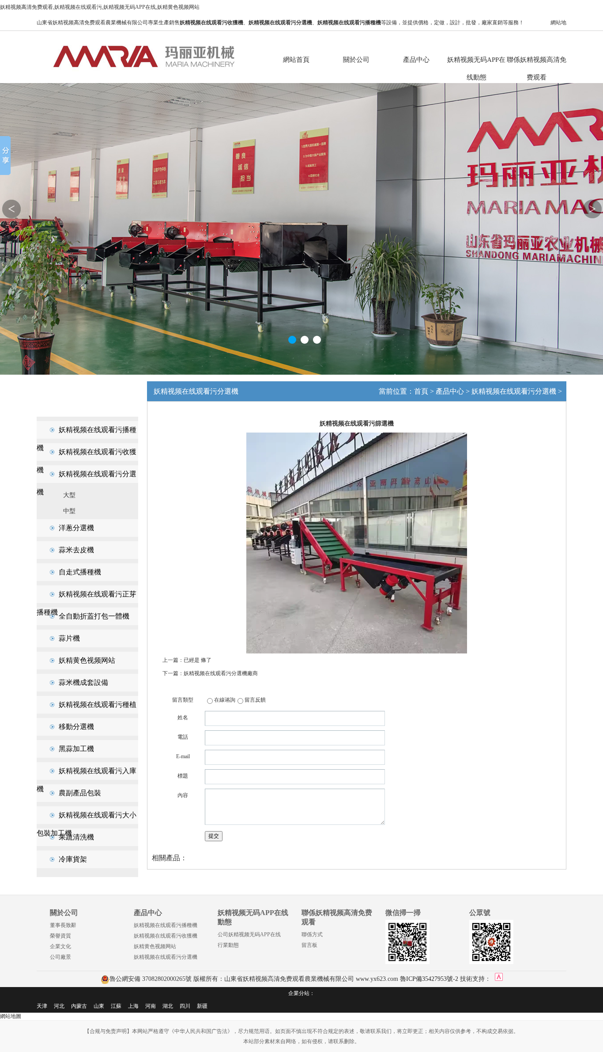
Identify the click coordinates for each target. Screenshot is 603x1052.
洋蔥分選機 (76, 528)
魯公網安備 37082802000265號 (150, 979)
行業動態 (228, 945)
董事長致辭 (63, 925)
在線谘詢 (224, 700)
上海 (133, 1006)
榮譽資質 (60, 936)
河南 (150, 1006)
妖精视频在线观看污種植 (97, 704)
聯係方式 (312, 934)
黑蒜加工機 (76, 748)
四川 (185, 1006)
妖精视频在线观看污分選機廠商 (221, 673)
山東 (99, 1006)
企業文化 (60, 946)
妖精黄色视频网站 (87, 660)
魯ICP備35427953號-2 (429, 979)
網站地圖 (10, 1016)
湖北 (167, 1006)
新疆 (202, 1006)
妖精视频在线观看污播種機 (165, 925)
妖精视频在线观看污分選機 (513, 391)
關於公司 (356, 59)
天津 (42, 1006)
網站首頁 (296, 59)
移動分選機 (76, 726)
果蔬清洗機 (76, 837)
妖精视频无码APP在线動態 (476, 62)
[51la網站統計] (499, 979)
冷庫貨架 (73, 859)
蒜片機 (69, 638)
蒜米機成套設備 (83, 682)
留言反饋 (255, 700)
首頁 (421, 391)
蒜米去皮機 (76, 550)
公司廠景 (60, 957)
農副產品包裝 (80, 793)
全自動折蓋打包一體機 (94, 616)
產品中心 (416, 59)
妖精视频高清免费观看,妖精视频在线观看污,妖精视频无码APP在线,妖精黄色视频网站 (100, 7)
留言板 (309, 945)
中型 (69, 511)
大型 (69, 495)
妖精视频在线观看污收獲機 (165, 936)
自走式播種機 (80, 572)
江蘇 (116, 1006)
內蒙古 (79, 1006)
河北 (59, 1006)
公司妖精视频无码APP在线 (249, 934)
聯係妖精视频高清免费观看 (536, 62)
